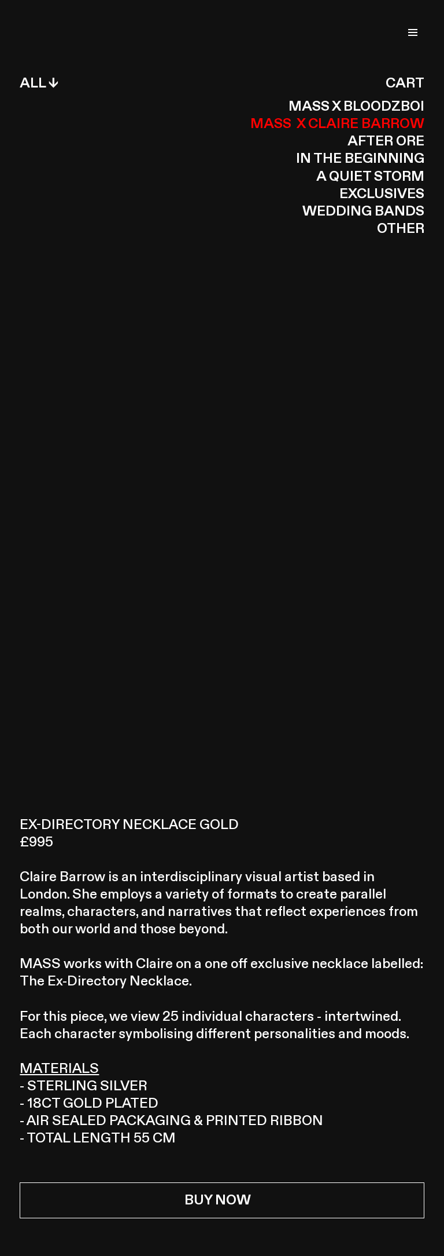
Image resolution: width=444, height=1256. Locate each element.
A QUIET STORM (370, 176)
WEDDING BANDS (363, 211)
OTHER (400, 229)
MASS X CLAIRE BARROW (337, 124)
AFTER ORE (385, 141)
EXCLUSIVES (381, 194)
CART (405, 83)
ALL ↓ (39, 83)
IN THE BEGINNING (360, 158)
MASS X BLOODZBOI (356, 106)
